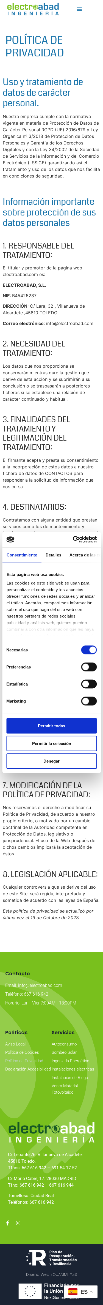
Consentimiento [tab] (21, 554)
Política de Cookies (22, 1052)
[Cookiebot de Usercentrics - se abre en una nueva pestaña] (73, 539)
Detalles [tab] (53, 554)
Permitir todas (51, 725)
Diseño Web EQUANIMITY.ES (51, 1274)
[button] (79, 9)
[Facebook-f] (7, 1223)
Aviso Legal (15, 1044)
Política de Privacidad (24, 1060)
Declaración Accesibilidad (28, 1069)
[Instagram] (18, 1223)
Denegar (51, 760)
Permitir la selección (51, 743)
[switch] (89, 666)
